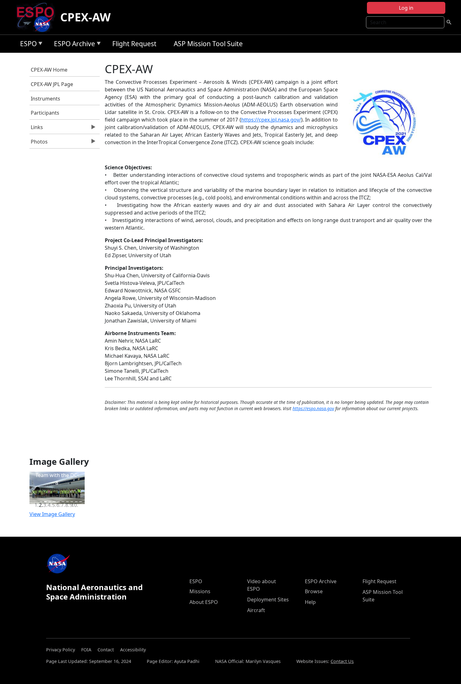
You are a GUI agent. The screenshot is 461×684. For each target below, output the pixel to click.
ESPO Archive (73, 44)
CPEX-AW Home (49, 69)
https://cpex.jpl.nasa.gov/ (271, 119)
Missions (199, 591)
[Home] (37, 17)
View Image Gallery (52, 514)
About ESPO (203, 602)
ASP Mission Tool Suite (208, 43)
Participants (45, 112)
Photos (38, 143)
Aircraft (256, 610)
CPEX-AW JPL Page (52, 84)
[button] (34, 491)
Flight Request (134, 43)
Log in (406, 7)
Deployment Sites (268, 599)
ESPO (27, 44)
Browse (314, 591)
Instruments (45, 98)
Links (36, 129)
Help (310, 602)
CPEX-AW (85, 17)
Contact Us (342, 661)
